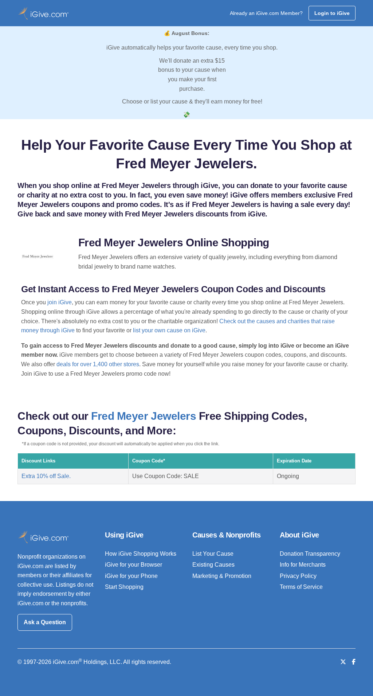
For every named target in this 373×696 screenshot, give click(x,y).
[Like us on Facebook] (354, 662)
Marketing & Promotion (221, 576)
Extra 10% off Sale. (46, 476)
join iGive (59, 302)
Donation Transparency (310, 554)
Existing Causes (213, 565)
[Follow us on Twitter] (343, 662)
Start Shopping (124, 587)
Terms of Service (301, 587)
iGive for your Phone (131, 576)
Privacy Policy (298, 576)
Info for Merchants (303, 565)
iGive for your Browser (133, 565)
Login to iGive (332, 13)
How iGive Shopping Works (140, 554)
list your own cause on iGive (169, 330)
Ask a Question (45, 622)
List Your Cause (212, 554)
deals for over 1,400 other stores (97, 364)
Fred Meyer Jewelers (143, 416)
